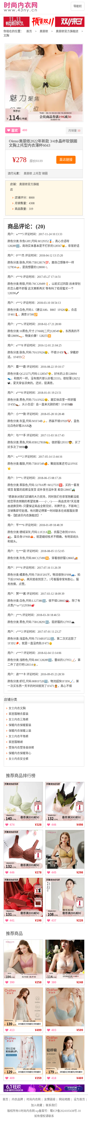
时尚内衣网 (34, 1099)
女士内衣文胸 (17, 708)
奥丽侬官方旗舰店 (67, 31)
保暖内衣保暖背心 (20, 753)
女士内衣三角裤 (18, 719)
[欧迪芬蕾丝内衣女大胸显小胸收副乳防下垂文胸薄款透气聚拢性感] (65, 1055)
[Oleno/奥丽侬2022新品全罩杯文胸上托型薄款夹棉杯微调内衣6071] (65, 801)
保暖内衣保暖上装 (20, 730)
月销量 (74, 130)
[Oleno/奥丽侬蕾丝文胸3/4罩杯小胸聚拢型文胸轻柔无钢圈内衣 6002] (65, 959)
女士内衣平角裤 (18, 736)
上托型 (37, 173)
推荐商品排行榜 (20, 775)
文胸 (6, 35)
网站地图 (64, 1099)
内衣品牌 (17, 1099)
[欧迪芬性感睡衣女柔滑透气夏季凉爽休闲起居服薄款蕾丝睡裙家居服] (23, 1007)
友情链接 (49, 1099)
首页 (29, 31)
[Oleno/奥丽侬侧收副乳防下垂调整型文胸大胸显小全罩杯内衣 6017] (23, 849)
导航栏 (77, 6)
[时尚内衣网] (44, 7)
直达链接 (66, 159)
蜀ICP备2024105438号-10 (65, 1111)
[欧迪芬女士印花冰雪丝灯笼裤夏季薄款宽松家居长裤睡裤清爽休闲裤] (23, 1055)
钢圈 (45, 173)
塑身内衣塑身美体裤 (21, 747)
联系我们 (51, 1105)
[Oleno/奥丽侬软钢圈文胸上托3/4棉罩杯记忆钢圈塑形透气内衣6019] (65, 849)
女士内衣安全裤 (18, 759)
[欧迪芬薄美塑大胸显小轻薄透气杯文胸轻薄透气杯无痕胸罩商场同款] (65, 1007)
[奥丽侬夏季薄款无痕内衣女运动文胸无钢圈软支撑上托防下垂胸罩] (65, 897)
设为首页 (79, 1099)
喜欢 (14, 130)
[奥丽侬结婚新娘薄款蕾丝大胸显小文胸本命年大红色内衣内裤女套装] (23, 897)
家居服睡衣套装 (18, 714)
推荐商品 (14, 933)
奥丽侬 (44, 31)
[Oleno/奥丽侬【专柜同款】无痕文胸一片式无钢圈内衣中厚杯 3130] (23, 959)
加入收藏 (36, 1105)
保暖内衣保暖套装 (20, 725)
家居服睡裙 (16, 742)
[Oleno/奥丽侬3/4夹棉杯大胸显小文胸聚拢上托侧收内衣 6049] (23, 801)
